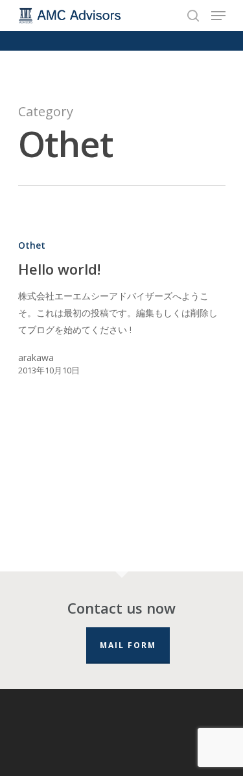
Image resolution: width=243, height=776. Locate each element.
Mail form (128, 645)
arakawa (36, 357)
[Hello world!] (122, 313)
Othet (31, 245)
